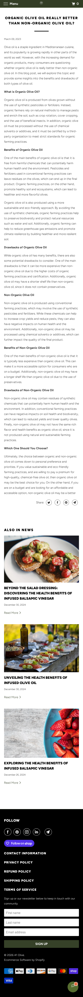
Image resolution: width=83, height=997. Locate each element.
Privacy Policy (18, 862)
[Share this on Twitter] (48, 502)
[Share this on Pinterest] (65, 502)
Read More (11, 613)
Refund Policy (17, 871)
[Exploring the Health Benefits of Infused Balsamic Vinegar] (41, 733)
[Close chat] (74, 222)
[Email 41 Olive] (49, 832)
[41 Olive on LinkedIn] (37, 832)
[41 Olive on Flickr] (43, 832)
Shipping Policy (19, 880)
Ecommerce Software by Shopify (24, 960)
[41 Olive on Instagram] (27, 832)
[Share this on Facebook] (57, 502)
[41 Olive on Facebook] (8, 832)
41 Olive (19, 955)
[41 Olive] (41, 4)
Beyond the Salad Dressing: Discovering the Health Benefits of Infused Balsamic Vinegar (38, 593)
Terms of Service (20, 890)
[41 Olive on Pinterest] (18, 832)
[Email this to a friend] (74, 502)
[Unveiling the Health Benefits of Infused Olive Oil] (41, 648)
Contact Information (25, 853)
